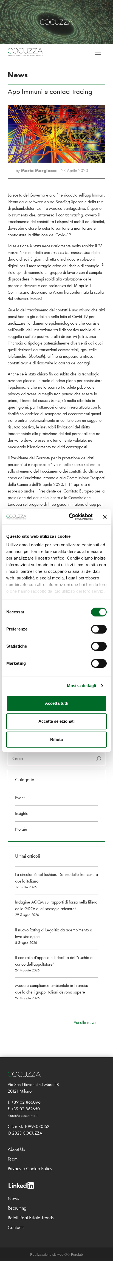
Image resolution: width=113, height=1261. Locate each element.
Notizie (21, 829)
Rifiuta (56, 739)
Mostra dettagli (81, 685)
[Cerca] (98, 758)
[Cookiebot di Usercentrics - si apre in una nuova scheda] (70, 516)
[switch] (99, 629)
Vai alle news (85, 1022)
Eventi (20, 798)
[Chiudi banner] (105, 517)
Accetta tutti (56, 703)
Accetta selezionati (56, 721)
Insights (21, 813)
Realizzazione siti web (47, 1254)
